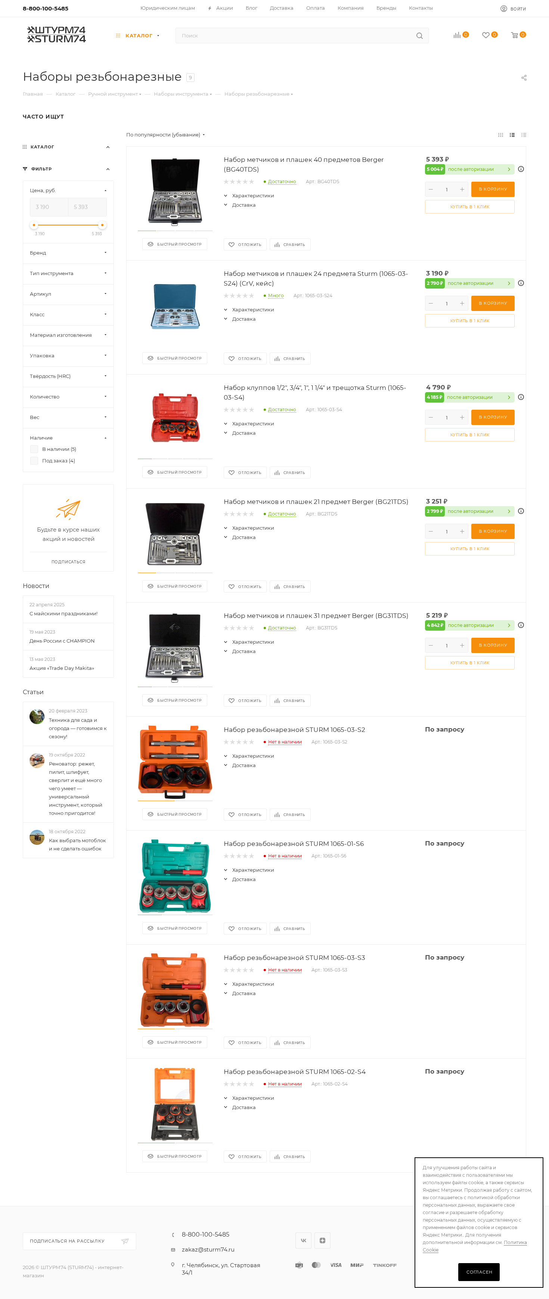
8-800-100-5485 (45, 8)
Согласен (479, 1272)
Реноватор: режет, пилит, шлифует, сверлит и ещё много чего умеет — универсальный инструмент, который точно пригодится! (75, 788)
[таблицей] (524, 135)
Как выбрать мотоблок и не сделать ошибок (77, 845)
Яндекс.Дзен (322, 1240)
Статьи (33, 692)
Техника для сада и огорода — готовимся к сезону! (78, 728)
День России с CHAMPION (62, 641)
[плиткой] (501, 135)
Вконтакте (303, 1240)
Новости (36, 586)
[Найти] (419, 35)
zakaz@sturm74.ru (208, 1249)
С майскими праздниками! (63, 613)
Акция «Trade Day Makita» (62, 668)
